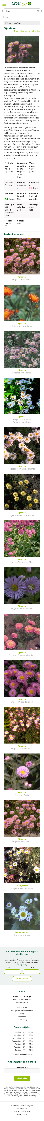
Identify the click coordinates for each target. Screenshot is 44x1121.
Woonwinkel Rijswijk (25, 1094)
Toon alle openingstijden (22, 1054)
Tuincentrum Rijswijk (10, 1090)
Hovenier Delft (13, 1089)
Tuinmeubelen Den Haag (20, 1092)
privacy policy (22, 965)
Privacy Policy (22, 1114)
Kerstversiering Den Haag (11, 1094)
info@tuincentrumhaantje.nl (22, 1011)
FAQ (22, 1014)
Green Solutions (22, 1108)
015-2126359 (22, 1008)
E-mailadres (31, 968)
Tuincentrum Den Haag (29, 1096)
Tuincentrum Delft (34, 1089)
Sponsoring (22, 1019)
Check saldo (22, 1078)
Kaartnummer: (22, 1067)
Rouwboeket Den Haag (22, 1087)
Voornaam (12, 968)
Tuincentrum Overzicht (22, 1111)
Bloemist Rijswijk (11, 1087)
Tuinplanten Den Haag (24, 1090)
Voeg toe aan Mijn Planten (28, 31)
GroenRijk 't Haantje (22, 996)
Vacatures (22, 1017)
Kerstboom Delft (32, 1092)
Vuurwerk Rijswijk (16, 1096)
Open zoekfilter (14, 23)
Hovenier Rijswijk (23, 1089)
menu (4, 4)
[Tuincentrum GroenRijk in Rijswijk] (22, 4)
